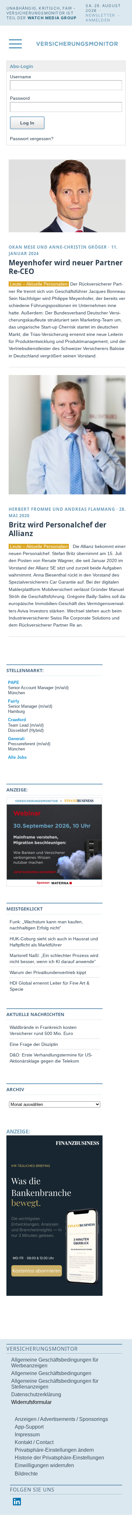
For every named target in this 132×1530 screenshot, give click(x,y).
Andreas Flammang (90, 509)
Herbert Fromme (30, 509)
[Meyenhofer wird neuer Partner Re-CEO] (68, 195)
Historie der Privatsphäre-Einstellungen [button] (59, 1457)
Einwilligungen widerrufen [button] (44, 1465)
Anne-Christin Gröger (78, 247)
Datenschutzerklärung (36, 1394)
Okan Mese (22, 247)
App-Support (29, 1427)
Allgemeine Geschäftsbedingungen (51, 1373)
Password (20, 98)
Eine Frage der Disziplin (34, 1044)
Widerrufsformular (31, 1402)
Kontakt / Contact (34, 1442)
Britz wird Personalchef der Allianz (57, 529)
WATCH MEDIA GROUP (52, 17)
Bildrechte (26, 1473)
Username (20, 76)
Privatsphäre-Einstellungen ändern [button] (54, 1450)
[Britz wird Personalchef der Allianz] (68, 434)
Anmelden (98, 20)
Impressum (27, 1434)
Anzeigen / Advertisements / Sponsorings (61, 1419)
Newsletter (100, 15)
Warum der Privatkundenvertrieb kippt (48, 972)
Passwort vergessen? (32, 138)
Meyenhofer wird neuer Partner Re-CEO (66, 267)
